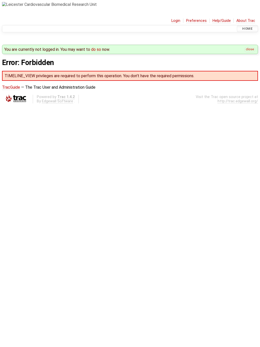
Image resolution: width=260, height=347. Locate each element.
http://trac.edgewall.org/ (238, 101)
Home (247, 28)
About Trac (245, 21)
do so (96, 49)
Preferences (196, 21)
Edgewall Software (57, 101)
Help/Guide (222, 21)
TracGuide (11, 87)
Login (175, 21)
